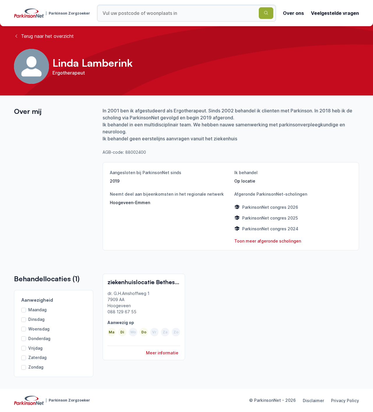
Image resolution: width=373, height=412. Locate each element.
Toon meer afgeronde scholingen (267, 241)
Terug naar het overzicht (47, 36)
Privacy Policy (345, 400)
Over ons (293, 13)
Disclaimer (313, 400)
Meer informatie (162, 352)
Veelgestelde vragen (335, 13)
